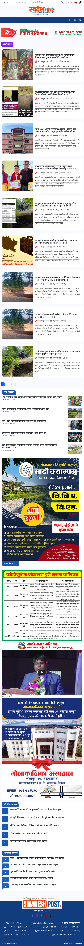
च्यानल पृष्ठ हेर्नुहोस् (7, 696)
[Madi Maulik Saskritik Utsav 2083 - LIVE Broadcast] (42, 672)
